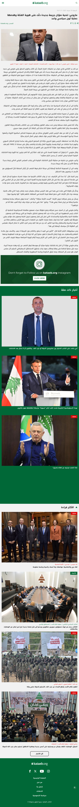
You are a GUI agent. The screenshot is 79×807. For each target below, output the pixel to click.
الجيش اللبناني (58, 684)
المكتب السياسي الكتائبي (70, 624)
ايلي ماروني (65, 64)
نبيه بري (67, 564)
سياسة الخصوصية (39, 795)
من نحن (39, 782)
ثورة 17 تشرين (14, 64)
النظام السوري (67, 684)
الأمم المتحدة (43, 64)
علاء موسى (74, 564)
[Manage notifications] (74, 787)
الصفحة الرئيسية (39, 778)
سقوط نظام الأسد (56, 624)
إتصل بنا (40, 786)
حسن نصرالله (74, 64)
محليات (74, 297)
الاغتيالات (53, 744)
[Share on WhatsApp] (75, 23)
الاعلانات (39, 791)
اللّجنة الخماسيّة (59, 564)
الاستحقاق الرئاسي (44, 624)
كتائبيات (73, 573)
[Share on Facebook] (70, 23)
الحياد (25, 64)
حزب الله (58, 64)
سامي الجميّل (73, 744)
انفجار (21, 64)
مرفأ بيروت (52, 64)
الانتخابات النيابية (33, 64)
